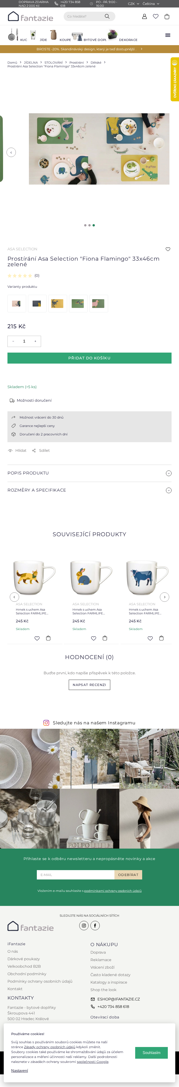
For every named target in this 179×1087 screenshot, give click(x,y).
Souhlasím (151, 1053)
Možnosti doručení (34, 400)
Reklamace (100, 960)
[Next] (164, 597)
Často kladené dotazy (110, 975)
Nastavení (19, 1071)
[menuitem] (14, 35)
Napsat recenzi (89, 685)
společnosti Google (92, 1062)
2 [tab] (89, 225)
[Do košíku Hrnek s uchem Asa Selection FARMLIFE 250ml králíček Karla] (104, 638)
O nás (12, 951)
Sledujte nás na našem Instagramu (94, 723)
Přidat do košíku (89, 358)
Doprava (98, 952)
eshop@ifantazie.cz (118, 999)
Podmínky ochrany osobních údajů (39, 981)
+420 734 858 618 (113, 1006)
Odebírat (128, 875)
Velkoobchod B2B (24, 966)
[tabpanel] (99, 148)
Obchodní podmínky (26, 974)
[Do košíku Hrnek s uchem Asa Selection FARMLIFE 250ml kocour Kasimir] (48, 638)
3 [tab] (94, 225)
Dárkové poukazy (23, 959)
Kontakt (15, 989)
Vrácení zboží (102, 967)
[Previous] (14, 597)
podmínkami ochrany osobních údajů (113, 891)
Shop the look (103, 990)
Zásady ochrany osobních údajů (49, 1047)
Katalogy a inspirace (108, 982)
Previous (11, 152)
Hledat (108, 16)
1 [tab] (85, 225)
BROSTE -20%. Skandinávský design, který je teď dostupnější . (86, 49)
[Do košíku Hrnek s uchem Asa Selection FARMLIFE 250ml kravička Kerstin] (161, 638)
